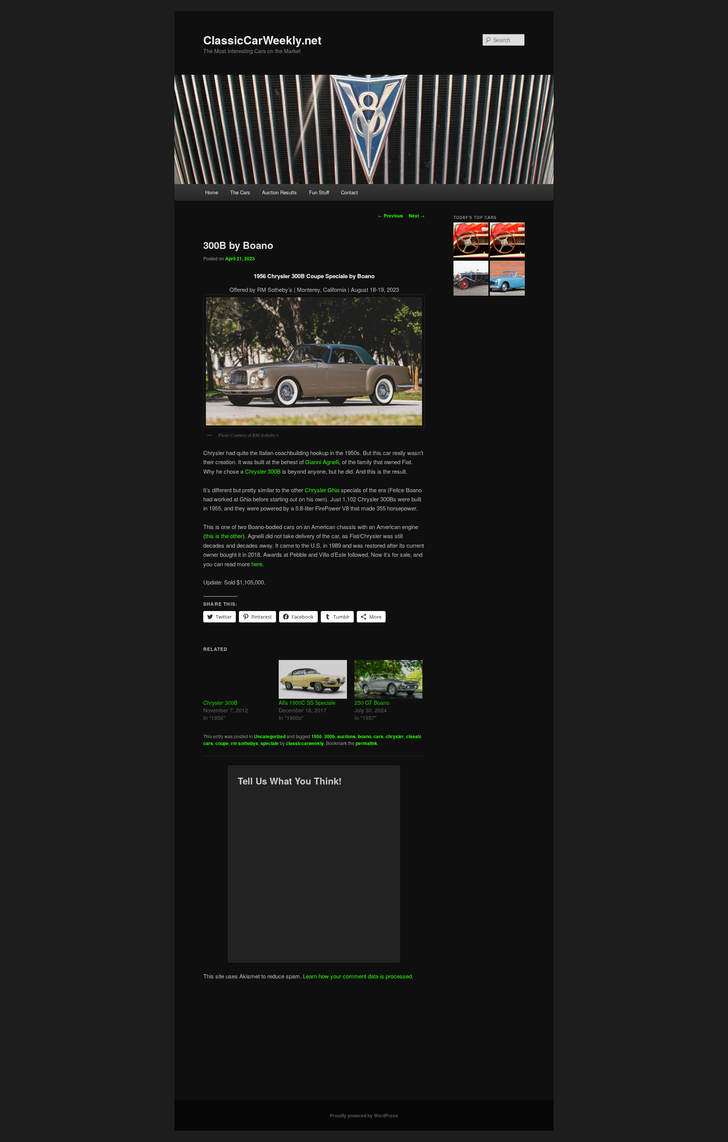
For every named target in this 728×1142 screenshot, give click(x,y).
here (256, 564)
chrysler (395, 736)
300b (329, 736)
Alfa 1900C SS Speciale (307, 702)
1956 (316, 736)
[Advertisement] (364, 1043)
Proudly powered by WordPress (364, 1115)
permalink (366, 743)
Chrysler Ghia (322, 490)
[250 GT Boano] (388, 679)
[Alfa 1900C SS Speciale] (313, 679)
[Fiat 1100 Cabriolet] (507, 279)
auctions (346, 736)
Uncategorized (270, 736)
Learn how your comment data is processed (357, 976)
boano (364, 736)
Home (211, 192)
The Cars (240, 192)
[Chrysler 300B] (237, 679)
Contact (349, 192)
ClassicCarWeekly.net (262, 40)
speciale (269, 743)
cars (378, 736)
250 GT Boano (372, 702)
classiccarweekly (305, 743)
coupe (222, 743)
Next (417, 215)
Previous (390, 215)
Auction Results (279, 192)
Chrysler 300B (263, 471)
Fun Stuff (319, 192)
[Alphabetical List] (470, 241)
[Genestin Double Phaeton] (470, 279)
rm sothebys (244, 743)
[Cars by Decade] (507, 241)
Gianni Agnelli (322, 462)
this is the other (224, 536)
